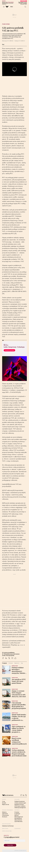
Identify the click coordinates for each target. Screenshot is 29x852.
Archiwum (4, 816)
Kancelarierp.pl (18, 818)
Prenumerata (5, 815)
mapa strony (5, 828)
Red (3, 44)
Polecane (11, 663)
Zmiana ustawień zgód (20, 803)
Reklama (4, 812)
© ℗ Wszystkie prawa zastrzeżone (10, 654)
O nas (3, 801)
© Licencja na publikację (8, 652)
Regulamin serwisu (19, 804)
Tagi (22, 663)
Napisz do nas (5, 804)
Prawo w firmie (6, 24)
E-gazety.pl (17, 813)
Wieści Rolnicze (18, 820)
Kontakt (4, 803)
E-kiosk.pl (17, 812)
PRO (11, 7)
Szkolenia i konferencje (8, 826)
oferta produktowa (7, 831)
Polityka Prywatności (20, 801)
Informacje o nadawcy (20, 806)
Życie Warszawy (18, 821)
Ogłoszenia (5, 813)
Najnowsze (16, 663)
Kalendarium (17, 828)
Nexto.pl (16, 815)
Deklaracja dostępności (20, 807)
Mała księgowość (19, 816)
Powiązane (4, 663)
